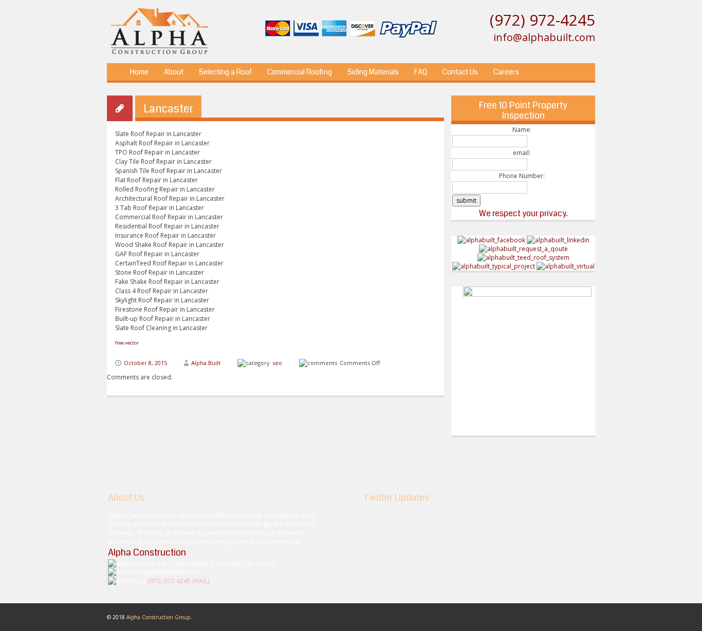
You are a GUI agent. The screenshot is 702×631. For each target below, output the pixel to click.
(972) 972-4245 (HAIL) (178, 581)
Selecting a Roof (225, 72)
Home (139, 72)
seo (277, 363)
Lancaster (168, 109)
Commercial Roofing (299, 72)
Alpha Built (205, 363)
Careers (506, 72)
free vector (127, 342)
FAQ (420, 72)
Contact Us (460, 72)
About (173, 72)
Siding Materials (373, 72)
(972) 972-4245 (542, 19)
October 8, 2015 (145, 363)
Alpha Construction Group (158, 617)
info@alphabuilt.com (544, 37)
